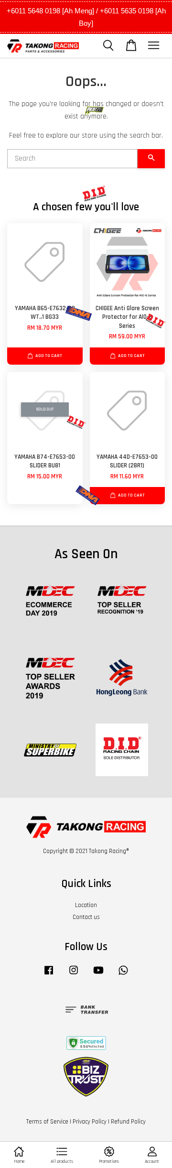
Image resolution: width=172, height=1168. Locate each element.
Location (86, 905)
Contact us (86, 917)
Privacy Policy (90, 1121)
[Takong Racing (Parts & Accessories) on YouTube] (98, 975)
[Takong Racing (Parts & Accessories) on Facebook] (48, 975)
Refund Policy (128, 1121)
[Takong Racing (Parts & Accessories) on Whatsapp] (123, 975)
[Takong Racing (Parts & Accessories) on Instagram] (73, 975)
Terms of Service (47, 1121)
